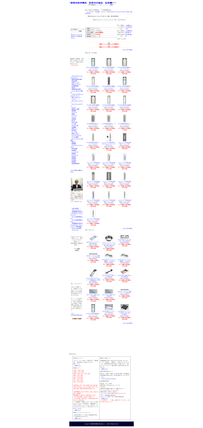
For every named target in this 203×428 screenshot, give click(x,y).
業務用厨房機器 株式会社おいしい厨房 (100, 424)
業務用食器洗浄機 (76, 89)
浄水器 (73, 87)
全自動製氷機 (75, 86)
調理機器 (74, 143)
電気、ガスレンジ (76, 97)
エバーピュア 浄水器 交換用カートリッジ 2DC (124, 143)
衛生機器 (74, 150)
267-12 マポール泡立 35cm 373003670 (108, 295)
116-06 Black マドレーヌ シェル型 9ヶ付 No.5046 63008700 (124, 313)
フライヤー (74, 112)
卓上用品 (74, 160)
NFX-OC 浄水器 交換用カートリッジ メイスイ (93, 87)
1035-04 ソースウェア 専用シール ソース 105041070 (124, 292)
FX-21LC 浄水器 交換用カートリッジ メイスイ (124, 87)
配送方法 (91, 7)
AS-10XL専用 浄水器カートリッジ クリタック (93, 143)
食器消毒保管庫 (75, 163)
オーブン (74, 107)
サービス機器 (75, 137)
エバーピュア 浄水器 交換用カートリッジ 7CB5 (124, 201)
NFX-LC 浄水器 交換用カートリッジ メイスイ (93, 68)
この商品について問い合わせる (128, 27)
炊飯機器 (74, 110)
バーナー (74, 99)
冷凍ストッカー (75, 82)
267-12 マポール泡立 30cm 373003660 (93, 295)
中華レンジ (74, 128)
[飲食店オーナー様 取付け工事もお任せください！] (77, 49)
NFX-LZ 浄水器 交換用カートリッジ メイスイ (109, 68)
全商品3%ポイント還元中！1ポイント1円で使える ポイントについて (77, 20)
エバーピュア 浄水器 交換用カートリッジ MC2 (108, 201)
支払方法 (85, 7)
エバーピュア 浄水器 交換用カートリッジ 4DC (108, 182)
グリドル (74, 117)
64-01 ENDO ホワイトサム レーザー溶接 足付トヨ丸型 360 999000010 (93, 280)
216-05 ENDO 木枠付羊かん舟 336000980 (124, 276)
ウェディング (75, 155)
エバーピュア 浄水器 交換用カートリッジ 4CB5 (124, 182)
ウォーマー (74, 115)
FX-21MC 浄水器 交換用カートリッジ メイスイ (93, 105)
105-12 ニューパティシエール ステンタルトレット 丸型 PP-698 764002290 (109, 244)
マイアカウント (98, 7)
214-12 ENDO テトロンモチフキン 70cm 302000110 (124, 240)
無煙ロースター (75, 133)
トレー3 (103, 11)
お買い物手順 (103, 2)
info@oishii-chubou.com (76, 315)
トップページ (90, 11)
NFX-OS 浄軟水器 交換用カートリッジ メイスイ (109, 87)
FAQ (119, 7)
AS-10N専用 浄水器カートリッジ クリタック (93, 124)
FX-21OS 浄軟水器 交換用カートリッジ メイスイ (124, 105)
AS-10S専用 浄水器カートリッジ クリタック (109, 124)
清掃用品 (74, 158)
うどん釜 (74, 123)
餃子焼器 (74, 130)
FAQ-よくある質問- (77, 228)
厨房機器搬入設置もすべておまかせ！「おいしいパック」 (76, 213)
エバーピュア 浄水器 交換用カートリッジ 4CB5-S (93, 201)
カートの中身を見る (128, 7)
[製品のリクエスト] (77, 68)
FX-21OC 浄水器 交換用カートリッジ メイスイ (108, 105)
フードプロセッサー (77, 135)
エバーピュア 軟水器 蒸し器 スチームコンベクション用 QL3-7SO (109, 144)
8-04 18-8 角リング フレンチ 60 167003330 (108, 312)
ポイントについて (94, 2)
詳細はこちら (78, 365)
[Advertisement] (77, 328)
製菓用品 (74, 153)
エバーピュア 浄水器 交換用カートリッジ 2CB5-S (108, 163)
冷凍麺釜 (74, 127)
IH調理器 (74, 118)
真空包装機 (74, 148)
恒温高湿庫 (74, 81)
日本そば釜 (74, 122)
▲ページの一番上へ (128, 49)
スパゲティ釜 (75, 125)
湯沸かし (74, 142)
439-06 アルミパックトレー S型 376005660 (93, 243)
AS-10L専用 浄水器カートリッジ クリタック (124, 124)
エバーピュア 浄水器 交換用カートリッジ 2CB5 (93, 163)
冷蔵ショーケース (76, 84)
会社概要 (79, 7)
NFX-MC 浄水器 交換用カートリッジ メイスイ (124, 68)
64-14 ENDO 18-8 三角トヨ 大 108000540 (108, 276)
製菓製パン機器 (75, 109)
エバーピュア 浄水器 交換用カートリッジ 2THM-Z (93, 182)
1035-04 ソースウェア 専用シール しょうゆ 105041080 (93, 256)
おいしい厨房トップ (73, 7)
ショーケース (75, 152)
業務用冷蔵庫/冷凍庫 (77, 79)
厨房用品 (74, 156)
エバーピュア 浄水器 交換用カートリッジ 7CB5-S (93, 219)
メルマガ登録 (106, 7)
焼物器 (73, 114)
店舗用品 (74, 161)
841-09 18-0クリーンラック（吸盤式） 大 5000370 (109, 260)
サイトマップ (75, 230)
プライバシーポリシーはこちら (108, 378)
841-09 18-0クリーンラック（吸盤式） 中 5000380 (124, 260)
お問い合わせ (113, 7)
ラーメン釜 (74, 132)
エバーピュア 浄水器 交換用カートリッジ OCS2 (124, 163)
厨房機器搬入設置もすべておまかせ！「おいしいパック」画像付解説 (76, 225)
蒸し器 (73, 120)
